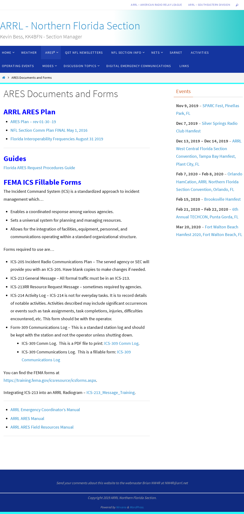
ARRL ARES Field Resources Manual (42, 427)
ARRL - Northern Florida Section (70, 25)
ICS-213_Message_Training (110, 392)
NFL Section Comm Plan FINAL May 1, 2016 (48, 130)
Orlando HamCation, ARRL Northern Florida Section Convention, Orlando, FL (209, 181)
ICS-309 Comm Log (121, 343)
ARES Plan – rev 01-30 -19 (33, 121)
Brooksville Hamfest (222, 199)
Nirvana (121, 507)
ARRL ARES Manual (27, 418)
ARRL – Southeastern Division (209, 4)
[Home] (3, 77)
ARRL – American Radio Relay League (156, 4)
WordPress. (137, 507)
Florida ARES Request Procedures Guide (39, 167)
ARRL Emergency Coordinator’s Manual (45, 409)
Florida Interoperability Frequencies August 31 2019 (56, 139)
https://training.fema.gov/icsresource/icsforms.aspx (50, 380)
